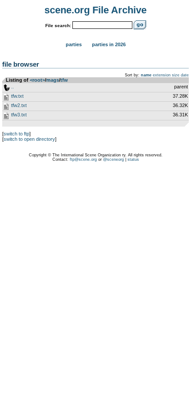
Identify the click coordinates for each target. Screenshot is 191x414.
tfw (64, 80)
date (185, 75)
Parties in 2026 (109, 44)
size (175, 75)
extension (162, 75)
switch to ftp (16, 133)
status (133, 159)
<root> (37, 80)
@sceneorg (113, 159)
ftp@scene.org (83, 159)
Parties (74, 44)
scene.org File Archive (95, 10)
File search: (58, 25)
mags (52, 80)
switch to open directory (29, 139)
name (146, 75)
